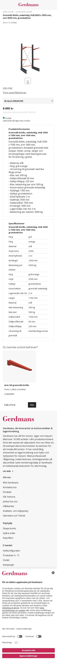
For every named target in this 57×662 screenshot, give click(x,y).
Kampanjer (8, 564)
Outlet (6, 560)
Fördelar (7, 492)
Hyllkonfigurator (11, 550)
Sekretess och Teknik (14, 515)
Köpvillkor (8, 537)
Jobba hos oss (10, 501)
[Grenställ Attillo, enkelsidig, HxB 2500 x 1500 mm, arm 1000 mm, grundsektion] (28, 51)
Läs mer (7, 88)
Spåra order (9, 533)
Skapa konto (9, 528)
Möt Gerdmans (10, 482)
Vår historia (9, 496)
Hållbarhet (8, 506)
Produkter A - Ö (11, 555)
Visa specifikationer (14, 92)
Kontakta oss (10, 487)
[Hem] (28, 4)
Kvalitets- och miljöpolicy (15, 510)
